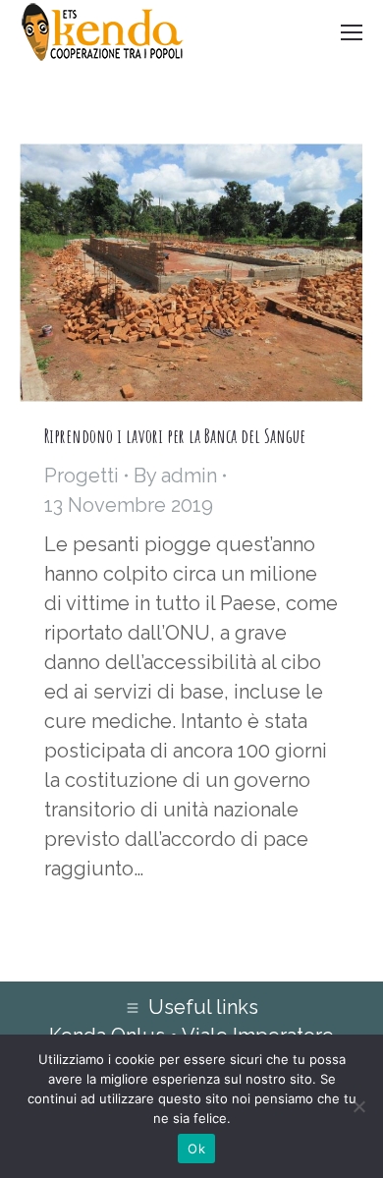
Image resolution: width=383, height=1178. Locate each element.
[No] (358, 1106)
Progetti (81, 475)
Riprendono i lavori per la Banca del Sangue (174, 435)
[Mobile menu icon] (351, 32)
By (175, 475)
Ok (196, 1148)
